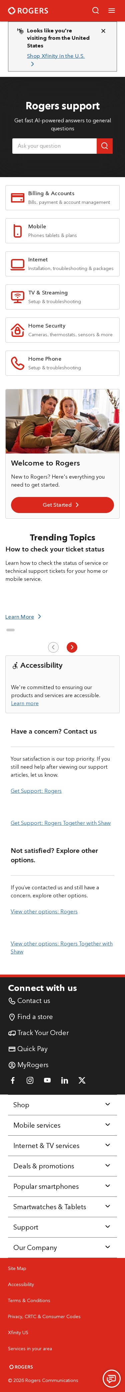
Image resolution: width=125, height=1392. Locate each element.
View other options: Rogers (44, 911)
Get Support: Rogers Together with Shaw (61, 823)
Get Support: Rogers (36, 790)
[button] (96, 11)
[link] (60, 60)
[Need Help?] (112, 1379)
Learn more (25, 703)
